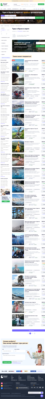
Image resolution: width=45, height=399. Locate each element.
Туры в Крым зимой (3, 108)
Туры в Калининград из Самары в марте (5, 174)
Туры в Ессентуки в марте (4, 161)
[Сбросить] (11, 17)
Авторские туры (13, 15)
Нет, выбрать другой (17, 5)
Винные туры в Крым (4, 89)
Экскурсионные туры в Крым (5, 68)
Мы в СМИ (20, 377)
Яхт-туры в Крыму (3, 69)
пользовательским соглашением (16, 363)
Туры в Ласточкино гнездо (4, 99)
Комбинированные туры (29, 94)
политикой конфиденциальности (16, 362)
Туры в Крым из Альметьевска (5, 74)
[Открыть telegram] (32, 388)
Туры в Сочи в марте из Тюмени (5, 168)
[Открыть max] (43, 388)
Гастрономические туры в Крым (5, 90)
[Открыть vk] (34, 388)
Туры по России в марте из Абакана (4, 150)
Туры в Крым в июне (4, 122)
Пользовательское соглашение (5, 393)
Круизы (7, 15)
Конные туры (27, 149)
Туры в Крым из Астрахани (4, 77)
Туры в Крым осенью (4, 112)
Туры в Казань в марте (4, 155)
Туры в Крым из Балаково (4, 78)
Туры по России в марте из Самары (4, 148)
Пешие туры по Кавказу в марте (5, 172)
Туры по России (6, 25)
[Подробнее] (8, 386)
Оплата (12, 378)
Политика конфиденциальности (16, 393)
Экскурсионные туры (37, 94)
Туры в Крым (12, 25)
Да (14, 5)
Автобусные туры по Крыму (5, 85)
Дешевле (24, 31)
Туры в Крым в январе (4, 116)
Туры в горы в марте (4, 128)
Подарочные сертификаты (31, 378)
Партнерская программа (30, 377)
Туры (3, 15)
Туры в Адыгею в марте (4, 184)
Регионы (12, 377)
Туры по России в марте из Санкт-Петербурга (4, 144)
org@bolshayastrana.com (22, 385)
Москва (22, 4)
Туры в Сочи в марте (4, 157)
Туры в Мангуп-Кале (4, 102)
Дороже (28, 31)
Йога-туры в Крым (3, 65)
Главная (2, 25)
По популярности (20, 31)
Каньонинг (32, 149)
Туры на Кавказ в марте (4, 185)
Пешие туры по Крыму (4, 66)
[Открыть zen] (40, 388)
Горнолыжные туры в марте (5, 133)
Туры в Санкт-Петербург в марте (5, 158)
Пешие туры (37, 149)
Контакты (39, 377)
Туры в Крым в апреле (4, 119)
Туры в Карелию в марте (4, 181)
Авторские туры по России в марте (5, 167)
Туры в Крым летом (3, 111)
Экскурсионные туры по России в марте (5, 130)
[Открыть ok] (37, 388)
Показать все (3, 81)
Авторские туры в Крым (4, 86)
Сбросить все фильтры (6, 57)
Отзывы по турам (40, 378)
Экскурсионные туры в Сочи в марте (5, 171)
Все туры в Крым (3, 60)
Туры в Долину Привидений (5, 98)
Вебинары (20, 378)
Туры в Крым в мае (3, 120)
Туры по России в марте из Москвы (4, 141)
